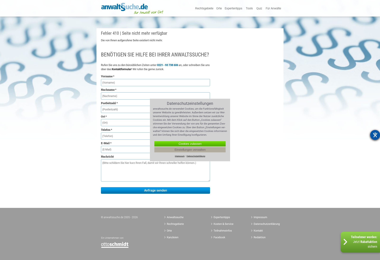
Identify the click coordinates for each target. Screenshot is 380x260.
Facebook (219, 237)
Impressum (260, 217)
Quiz (259, 8)
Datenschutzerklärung (263, 223)
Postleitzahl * (109, 103)
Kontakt (258, 230)
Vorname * (107, 76)
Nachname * (108, 89)
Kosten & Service (223, 223)
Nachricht (107, 156)
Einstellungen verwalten (190, 149)
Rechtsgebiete (204, 8)
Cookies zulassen (190, 143)
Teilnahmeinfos (223, 230)
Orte (219, 8)
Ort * (104, 116)
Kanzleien (172, 237)
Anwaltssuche (175, 217)
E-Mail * (106, 143)
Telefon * (106, 129)
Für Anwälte (273, 8)
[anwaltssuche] (132, 14)
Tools (249, 8)
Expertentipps (233, 8)
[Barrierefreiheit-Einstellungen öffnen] (375, 135)
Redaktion (260, 237)
